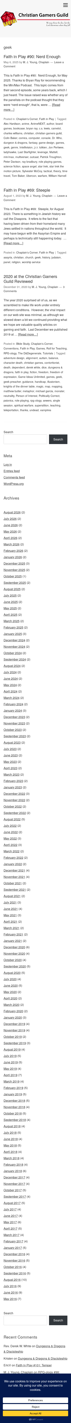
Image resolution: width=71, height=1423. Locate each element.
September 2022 (15, 813)
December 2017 (14, 1177)
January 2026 (13, 557)
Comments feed (14, 477)
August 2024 (12, 666)
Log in (8, 464)
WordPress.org (14, 483)
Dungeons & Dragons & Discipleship (42, 1358)
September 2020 (15, 966)
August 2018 (12, 1126)
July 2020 (10, 979)
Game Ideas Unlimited (31, 377)
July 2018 (10, 1132)
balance (53, 358)
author (50, 123)
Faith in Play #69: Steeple (27, 190)
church (29, 257)
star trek (43, 166)
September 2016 (15, 1273)
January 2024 (13, 710)
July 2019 (10, 1056)
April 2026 (10, 538)
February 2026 (13, 550)
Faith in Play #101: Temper (34, 1365)
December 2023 (14, 717)
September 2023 (15, 736)
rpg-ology (35, 400)
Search (8, 432)
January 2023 (13, 787)
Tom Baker (18, 176)
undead (34, 410)
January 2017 (13, 1247)
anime (25, 123)
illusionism (53, 381)
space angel (29, 166)
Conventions (11, 348)
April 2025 (10, 614)
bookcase (19, 128)
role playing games (50, 161)
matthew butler (12, 391)
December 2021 (14, 870)
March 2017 (12, 1235)
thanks (24, 410)
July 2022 (10, 825)
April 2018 (10, 1152)
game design (46, 142)
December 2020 (14, 947)
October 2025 (13, 576)
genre (14, 147)
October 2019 (13, 1036)
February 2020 (13, 1011)
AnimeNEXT (38, 123)
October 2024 (13, 653)
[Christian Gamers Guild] (35, 23)
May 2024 (10, 685)
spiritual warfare (23, 405)
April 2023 (10, 768)
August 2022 (12, 819)
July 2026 (10, 518)
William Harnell (57, 176)
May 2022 (10, 838)
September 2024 (15, 659)
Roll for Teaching (56, 348)
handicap (40, 381)
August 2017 (12, 1203)
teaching (55, 405)
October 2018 (13, 1113)
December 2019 (14, 1024)
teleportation (11, 410)
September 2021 (15, 889)
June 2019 (11, 1062)
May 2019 (10, 1068)
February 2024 (13, 704)
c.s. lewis (44, 128)
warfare (42, 176)
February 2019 (13, 1088)
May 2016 (10, 1299)
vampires (45, 410)
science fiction (12, 166)
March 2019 (12, 1081)
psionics (8, 400)
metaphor (28, 391)
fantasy (33, 142)
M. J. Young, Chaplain (18, 1372)
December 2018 (14, 1100)
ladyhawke (10, 152)
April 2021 (10, 921)
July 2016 (10, 1286)
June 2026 (11, 525)
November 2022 (14, 800)
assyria (8, 257)
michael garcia (44, 391)
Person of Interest (26, 396)
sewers (47, 400)
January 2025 (13, 634)
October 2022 (13, 806)
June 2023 (11, 755)
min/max (9, 157)
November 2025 (14, 570)
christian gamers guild (48, 133)
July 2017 (10, 1209)
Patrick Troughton (50, 157)
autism (43, 358)
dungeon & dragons (15, 142)
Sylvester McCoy (32, 171)
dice (44, 367)
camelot (56, 128)
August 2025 (12, 589)
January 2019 (13, 1094)
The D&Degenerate (29, 353)
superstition (42, 405)
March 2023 (12, 774)
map (47, 386)
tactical (48, 171)
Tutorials (48, 353)
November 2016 (14, 1260)
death (7, 367)
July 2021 (10, 902)
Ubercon (31, 176)
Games (40, 348)
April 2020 (10, 998)
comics (23, 138)
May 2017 (10, 1222)
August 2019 (12, 1049)
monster (59, 391)
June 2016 (11, 1292)
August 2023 (12, 742)
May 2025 (10, 608)
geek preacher (12, 381)
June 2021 (11, 909)
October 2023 (13, 729)
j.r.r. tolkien (40, 147)
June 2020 (11, 985)
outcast (34, 157)
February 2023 (13, 781)
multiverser (21, 157)
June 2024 (11, 678)
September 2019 (15, 1043)
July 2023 (10, 749)
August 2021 (12, 896)
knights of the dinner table (19, 386)
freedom (43, 372)
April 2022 (10, 845)
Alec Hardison (12, 123)
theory (57, 171)
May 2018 (10, 1145)
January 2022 (13, 864)
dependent (18, 367)
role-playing (22, 400)
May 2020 (10, 992)
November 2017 (14, 1184)
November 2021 (14, 877)
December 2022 (14, 793)
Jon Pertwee (55, 147)
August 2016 (12, 1279)
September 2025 (15, 582)
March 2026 (12, 544)
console (46, 138)
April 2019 (10, 1075)
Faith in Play (46, 119)
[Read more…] (13, 243)
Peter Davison (12, 161)
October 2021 (13, 883)
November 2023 (14, 723)
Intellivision (26, 147)
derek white (33, 367)
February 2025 (13, 627)
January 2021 (13, 941)
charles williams (13, 133)
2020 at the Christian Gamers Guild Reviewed (30, 278)
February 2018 (13, 1164)
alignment (32, 358)
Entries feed (12, 471)
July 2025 (10, 595)
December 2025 (14, 563)
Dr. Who (57, 138)
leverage (42, 152)
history (46, 257)
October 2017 (13, 1190)
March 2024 (12, 698)
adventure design (14, 358)
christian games (33, 362)
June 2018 (11, 1139)
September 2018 (15, 1120)
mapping (57, 386)
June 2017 (11, 1215)
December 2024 (14, 640)
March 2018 (12, 1158)
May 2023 (10, 761)
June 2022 (11, 832)
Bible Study (23, 343)
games (60, 142)
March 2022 (12, 851)
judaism (56, 257)
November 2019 (14, 1030)
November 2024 (14, 646)
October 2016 (13, 1267)
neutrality (9, 396)
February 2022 (13, 857)
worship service (31, 262)
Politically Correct (49, 396)
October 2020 (13, 960)
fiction (33, 372)
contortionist (51, 362)
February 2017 (13, 1241)
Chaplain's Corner (27, 119)
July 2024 (10, 672)
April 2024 (10, 691)
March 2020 (12, 1004)
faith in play (21, 372)
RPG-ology (10, 353)
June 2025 (11, 602)
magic (39, 386)
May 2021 (10, 915)
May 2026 (10, 531)
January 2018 (13, 1171)
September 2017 (15, 1196)
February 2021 (13, 934)
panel (7, 262)
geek (6, 147)
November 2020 (14, 953)
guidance (27, 381)
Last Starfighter (27, 152)
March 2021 (12, 928)
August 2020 (12, 972)
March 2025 (12, 621)
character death (13, 362)
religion (16, 262)
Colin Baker (10, 138)
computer (34, 138)
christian (29, 133)
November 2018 (14, 1107)
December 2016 (14, 1254)
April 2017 (10, 1228)
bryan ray (31, 128)
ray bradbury (29, 161)
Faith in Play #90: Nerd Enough (32, 56)
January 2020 (13, 1017)
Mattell (53, 152)
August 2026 (12, 512)
